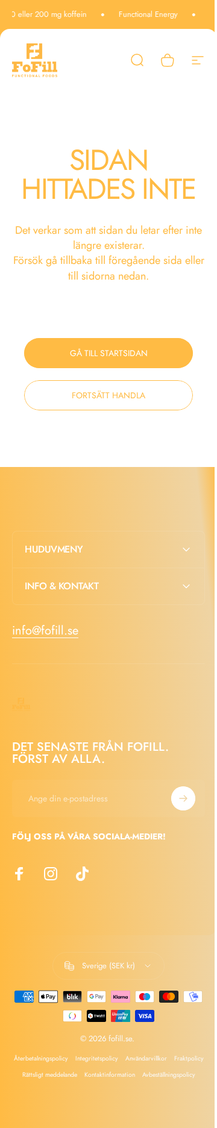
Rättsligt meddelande (93, 1074)
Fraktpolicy (44, 1074)
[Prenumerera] (174, 798)
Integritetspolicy (110, 1058)
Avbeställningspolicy (104, 1090)
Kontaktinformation (153, 1074)
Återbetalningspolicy (55, 1058)
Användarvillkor (160, 1058)
